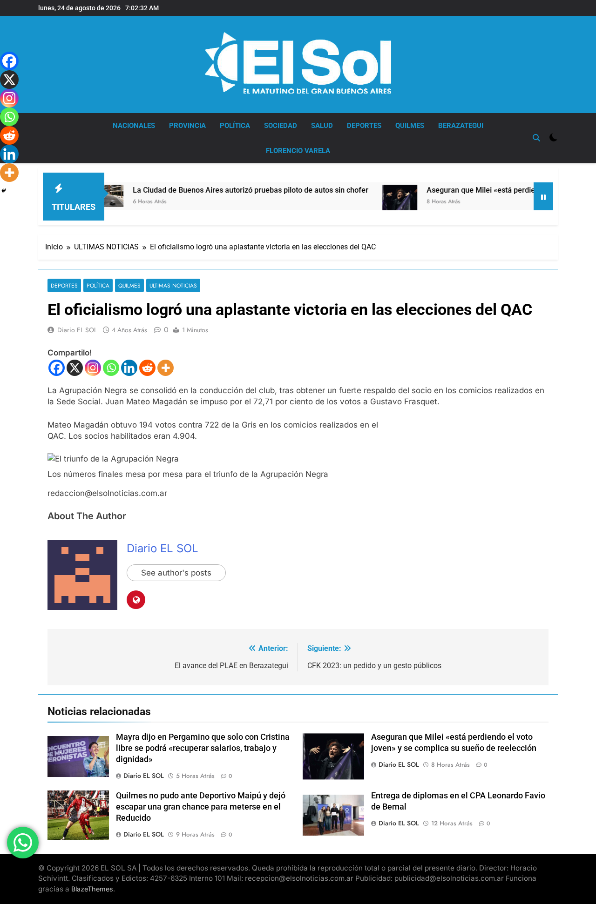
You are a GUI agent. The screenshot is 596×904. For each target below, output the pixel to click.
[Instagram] (93, 368)
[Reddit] (147, 368)
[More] (165, 368)
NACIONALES (134, 125)
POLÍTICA (235, 125)
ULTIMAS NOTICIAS (173, 285)
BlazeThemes (92, 889)
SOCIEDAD (280, 125)
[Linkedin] (129, 368)
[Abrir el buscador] (536, 137)
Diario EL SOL (77, 330)
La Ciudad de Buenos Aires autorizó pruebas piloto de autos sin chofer (226, 190)
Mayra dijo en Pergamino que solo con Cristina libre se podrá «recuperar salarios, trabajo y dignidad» (203, 748)
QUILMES (409, 125)
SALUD (322, 125)
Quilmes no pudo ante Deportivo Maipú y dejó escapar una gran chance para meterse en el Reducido (200, 807)
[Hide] (3, 190)
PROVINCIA (187, 125)
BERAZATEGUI (460, 125)
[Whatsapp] (111, 368)
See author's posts (176, 572)
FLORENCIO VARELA (298, 151)
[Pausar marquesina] (543, 196)
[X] (75, 368)
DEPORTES (364, 125)
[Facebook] (56, 368)
